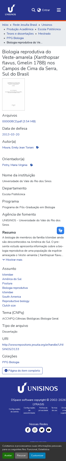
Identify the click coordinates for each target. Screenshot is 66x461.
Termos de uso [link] (54, 409)
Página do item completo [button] (24, 371)
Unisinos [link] (46, 25)
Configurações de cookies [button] (14, 410)
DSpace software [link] (22, 400)
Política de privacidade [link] (43, 409)
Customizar (37, 455)
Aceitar (8, 455)
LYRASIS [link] (38, 404)
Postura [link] (7, 283)
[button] (10, 10)
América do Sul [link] (11, 279)
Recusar (21, 455)
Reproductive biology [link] (15, 301)
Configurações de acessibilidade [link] (29, 410)
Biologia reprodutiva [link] (15, 288)
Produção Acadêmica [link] (20, 29)
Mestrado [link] (44, 34)
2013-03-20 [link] (10, 134)
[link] (33, 121)
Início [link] (5, 25)
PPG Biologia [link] (15, 38)
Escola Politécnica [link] (49, 29)
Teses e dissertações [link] (20, 34)
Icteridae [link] (7, 275)
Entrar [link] (46, 10)
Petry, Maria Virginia (14, 165)
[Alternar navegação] (59, 10)
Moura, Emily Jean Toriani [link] (18, 148)
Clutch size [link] (9, 306)
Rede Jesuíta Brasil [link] (25, 25)
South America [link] (11, 297)
